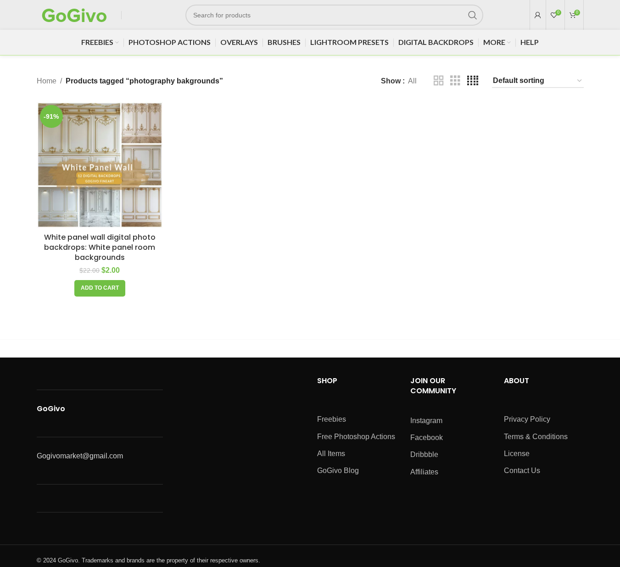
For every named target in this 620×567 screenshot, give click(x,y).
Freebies (331, 419)
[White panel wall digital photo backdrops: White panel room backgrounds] (100, 165)
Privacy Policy (527, 419)
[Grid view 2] (439, 81)
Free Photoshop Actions (356, 436)
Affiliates (424, 472)
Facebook (426, 437)
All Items (331, 453)
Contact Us (522, 470)
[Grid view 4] (472, 81)
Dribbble (424, 454)
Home (46, 81)
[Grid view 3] (455, 81)
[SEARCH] (472, 15)
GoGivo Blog (338, 470)
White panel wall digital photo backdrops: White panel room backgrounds (100, 247)
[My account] (538, 15)
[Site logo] (74, 14)
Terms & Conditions (536, 436)
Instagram (426, 420)
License (517, 453)
